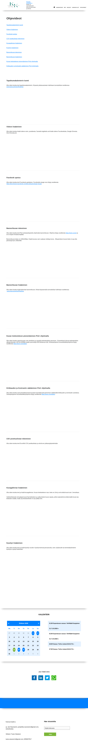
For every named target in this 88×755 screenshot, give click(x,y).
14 (28, 641)
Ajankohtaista (59, 7)
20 (23, 645)
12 (19, 641)
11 (14, 641)
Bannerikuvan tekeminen (14, 52)
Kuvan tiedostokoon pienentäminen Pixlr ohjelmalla (22, 61)
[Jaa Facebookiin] (34, 677)
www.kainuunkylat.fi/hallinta (14, 87)
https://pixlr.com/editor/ (20, 343)
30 (37, 649)
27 (23, 649)
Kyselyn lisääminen (12, 48)
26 (19, 649)
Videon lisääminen (12, 29)
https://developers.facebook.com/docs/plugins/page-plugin (24, 184)
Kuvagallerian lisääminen (14, 43)
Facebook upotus (11, 34)
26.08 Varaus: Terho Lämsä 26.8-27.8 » (61, 644)
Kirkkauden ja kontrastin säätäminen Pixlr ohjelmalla (22, 66)
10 (9, 641)
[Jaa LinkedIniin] (40, 677)
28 (28, 649)
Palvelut (69, 7)
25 (14, 649)
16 (37, 641)
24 (9, 649)
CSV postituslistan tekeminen (15, 38)
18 (14, 645)
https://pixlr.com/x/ (71, 233)
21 (28, 645)
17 (9, 645)
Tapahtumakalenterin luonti (14, 25)
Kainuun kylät (75, 7)
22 (33, 645)
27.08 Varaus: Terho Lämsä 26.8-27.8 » (61, 649)
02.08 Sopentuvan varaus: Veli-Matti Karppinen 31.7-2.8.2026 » (64, 636)
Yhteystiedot (83, 7)
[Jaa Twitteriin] (47, 677)
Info (65, 7)
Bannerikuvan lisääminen (14, 57)
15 (33, 641)
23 (37, 645)
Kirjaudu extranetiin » (29, 2)
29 (33, 649)
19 (19, 645)
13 (23, 641)
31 (9, 654)
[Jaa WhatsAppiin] (53, 677)
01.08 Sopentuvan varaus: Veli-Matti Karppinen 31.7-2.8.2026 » (64, 626)
